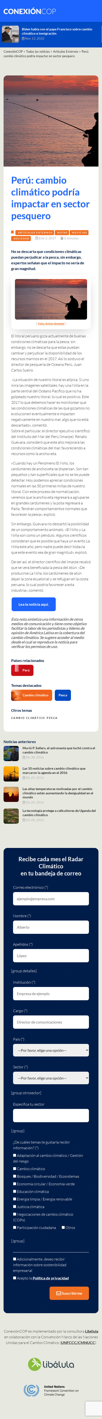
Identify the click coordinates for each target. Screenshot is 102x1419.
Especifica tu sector (28, 1104)
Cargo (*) (20, 1010)
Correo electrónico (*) (30, 887)
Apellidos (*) (23, 944)
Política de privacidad (51, 1278)
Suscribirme (71, 1293)
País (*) (18, 1039)
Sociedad (21, 238)
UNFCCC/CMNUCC (78, 1342)
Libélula (91, 1331)
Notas (62, 232)
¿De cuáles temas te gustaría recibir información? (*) (41, 1145)
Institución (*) (24, 982)
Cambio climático (35, 695)
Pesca (63, 695)
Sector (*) (20, 1067)
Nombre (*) (22, 915)
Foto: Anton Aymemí (51, 323)
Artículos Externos (35, 232)
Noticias (79, 232)
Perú (26, 670)
